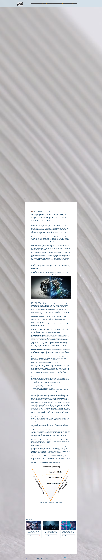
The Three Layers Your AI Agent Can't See (33, 532)
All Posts (27, 204)
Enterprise (33, 204)
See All (75, 519)
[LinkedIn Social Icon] (65, 557)
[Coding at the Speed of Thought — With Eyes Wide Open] (68, 525)
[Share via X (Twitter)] (34, 509)
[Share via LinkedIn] (37, 509)
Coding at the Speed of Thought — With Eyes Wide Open (68, 532)
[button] (74, 204)
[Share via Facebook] (31, 509)
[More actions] (70, 211)
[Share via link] (39, 509)
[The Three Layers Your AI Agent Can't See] (33, 525)
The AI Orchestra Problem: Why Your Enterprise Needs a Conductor (51, 532)
